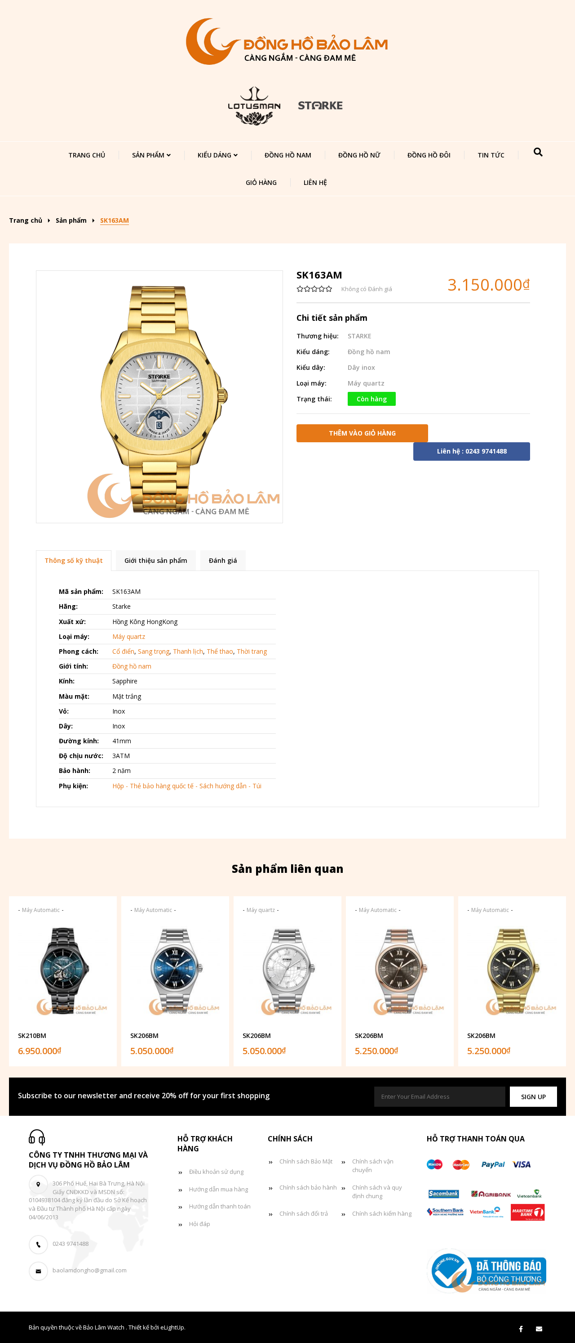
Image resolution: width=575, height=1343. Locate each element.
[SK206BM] (175, 974)
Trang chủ (86, 155)
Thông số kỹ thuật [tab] (73, 560)
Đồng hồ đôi (429, 155)
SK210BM (32, 1035)
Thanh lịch (188, 651)
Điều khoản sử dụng (216, 1172)
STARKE (360, 336)
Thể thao (220, 651)
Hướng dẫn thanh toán (220, 1206)
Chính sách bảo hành (308, 1187)
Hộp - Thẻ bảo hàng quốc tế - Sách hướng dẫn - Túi (186, 786)
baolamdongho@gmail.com (90, 1270)
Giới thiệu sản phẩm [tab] (155, 560)
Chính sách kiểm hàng (381, 1213)
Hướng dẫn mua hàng (218, 1189)
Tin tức (491, 155)
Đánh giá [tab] (223, 560)
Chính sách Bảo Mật (305, 1161)
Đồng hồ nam (288, 155)
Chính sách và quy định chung (377, 1191)
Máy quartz (366, 383)
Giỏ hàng (261, 182)
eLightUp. (173, 1327)
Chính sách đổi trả (303, 1213)
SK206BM (144, 1035)
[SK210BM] (63, 974)
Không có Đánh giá (366, 289)
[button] (533, 1097)
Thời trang (252, 651)
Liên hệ (315, 182)
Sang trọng (153, 651)
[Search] (538, 152)
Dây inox (361, 367)
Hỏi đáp (199, 1224)
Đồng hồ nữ (359, 155)
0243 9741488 (70, 1244)
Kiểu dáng (214, 155)
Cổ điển (123, 651)
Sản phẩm (148, 155)
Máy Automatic (41, 910)
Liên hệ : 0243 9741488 (472, 451)
